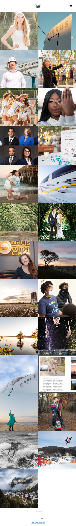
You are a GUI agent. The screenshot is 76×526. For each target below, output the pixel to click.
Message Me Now (38, 523)
